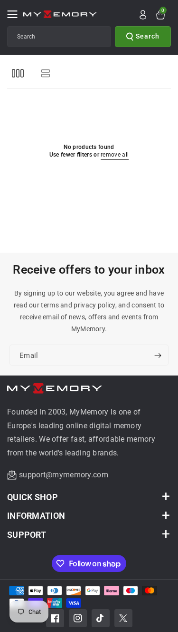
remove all (115, 154)
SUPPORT (26, 535)
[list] (45, 73)
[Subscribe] (157, 356)
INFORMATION (36, 516)
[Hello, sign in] (143, 15)
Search (147, 36)
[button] (15, 14)
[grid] (17, 73)
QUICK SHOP (32, 497)
